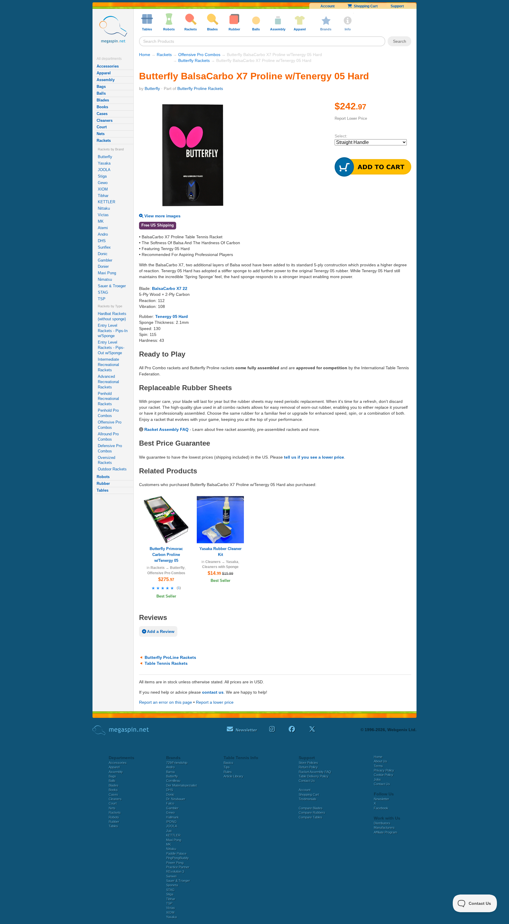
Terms (378, 766)
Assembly (106, 80)
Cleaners (105, 120)
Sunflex (104, 247)
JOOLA (104, 170)
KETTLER (106, 202)
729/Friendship (176, 762)
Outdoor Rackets (112, 469)
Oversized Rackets (106, 460)
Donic (103, 254)
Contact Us (307, 780)
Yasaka (104, 163)
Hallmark (172, 817)
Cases (102, 113)
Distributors (382, 823)
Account (327, 6)
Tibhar (103, 195)
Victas (103, 215)
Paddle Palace (176, 853)
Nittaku (104, 208)
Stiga (102, 176)
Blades (103, 100)
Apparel (104, 73)
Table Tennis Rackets (166, 663)
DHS (102, 241)
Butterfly (105, 157)
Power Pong (175, 862)
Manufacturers (384, 827)
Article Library (233, 776)
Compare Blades (311, 808)
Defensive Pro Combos (110, 448)
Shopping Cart (365, 6)
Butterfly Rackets (194, 60)
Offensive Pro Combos (109, 425)
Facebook (381, 808)
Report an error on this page (165, 702)
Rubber (103, 483)
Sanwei (171, 876)
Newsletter (381, 799)
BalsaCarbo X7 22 (169, 288)
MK (101, 221)
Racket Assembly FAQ (166, 429)
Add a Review (160, 631)
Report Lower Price (351, 118)
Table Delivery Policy (313, 776)
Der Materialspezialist (181, 785)
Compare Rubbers (312, 812)
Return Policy (308, 767)
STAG (103, 292)
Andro (103, 234)
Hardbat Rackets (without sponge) (112, 316)
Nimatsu (105, 279)
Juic (169, 831)
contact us (213, 692)
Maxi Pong (107, 273)
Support (397, 6)
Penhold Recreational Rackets (108, 398)
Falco (170, 803)
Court (102, 127)
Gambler (105, 260)
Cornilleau (173, 780)
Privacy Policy (384, 770)
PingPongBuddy (177, 858)
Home (144, 54)
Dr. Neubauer (175, 799)
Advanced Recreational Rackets (108, 381)
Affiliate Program (385, 832)
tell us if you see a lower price (314, 457)
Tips (227, 767)
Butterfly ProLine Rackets (170, 657)
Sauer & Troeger (112, 286)
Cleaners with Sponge (220, 567)
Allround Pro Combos (108, 437)
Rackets (104, 140)
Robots (103, 477)
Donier (103, 266)
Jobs (377, 779)
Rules (228, 772)
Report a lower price (215, 702)
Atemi (103, 228)
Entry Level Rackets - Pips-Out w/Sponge (111, 347)
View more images (162, 216)
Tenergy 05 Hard (171, 316)
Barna (170, 772)
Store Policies (308, 762)
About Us (380, 761)
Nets (101, 134)
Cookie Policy (383, 775)
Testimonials (307, 799)
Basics (228, 762)
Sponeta (172, 885)
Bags (101, 86)
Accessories (108, 66)
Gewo (103, 182)
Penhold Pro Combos (108, 413)
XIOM (103, 189)
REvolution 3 (175, 871)
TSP (101, 299)
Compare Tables (310, 817)
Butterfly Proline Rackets (200, 88)
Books (102, 107)
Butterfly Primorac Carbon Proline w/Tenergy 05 (166, 554)
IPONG (171, 821)
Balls (101, 93)
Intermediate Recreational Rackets (108, 364)
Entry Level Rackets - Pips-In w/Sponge (113, 330)
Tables (102, 490)
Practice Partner (177, 867)
